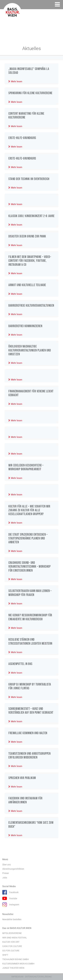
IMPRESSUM (17, 976)
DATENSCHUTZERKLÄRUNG (38, 976)
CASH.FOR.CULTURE (12, 946)
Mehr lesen (16, 81)
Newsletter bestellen (11, 919)
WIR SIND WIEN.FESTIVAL (14, 937)
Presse (5, 873)
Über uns (6, 864)
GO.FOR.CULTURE (10, 950)
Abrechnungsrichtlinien (13, 869)
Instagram (14, 904)
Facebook (14, 892)
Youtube (13, 898)
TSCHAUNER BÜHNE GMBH (15, 959)
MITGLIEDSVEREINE (12, 933)
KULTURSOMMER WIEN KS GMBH (18, 963)
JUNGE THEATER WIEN (13, 968)
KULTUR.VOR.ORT (10, 942)
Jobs (4, 877)
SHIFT (5, 955)
